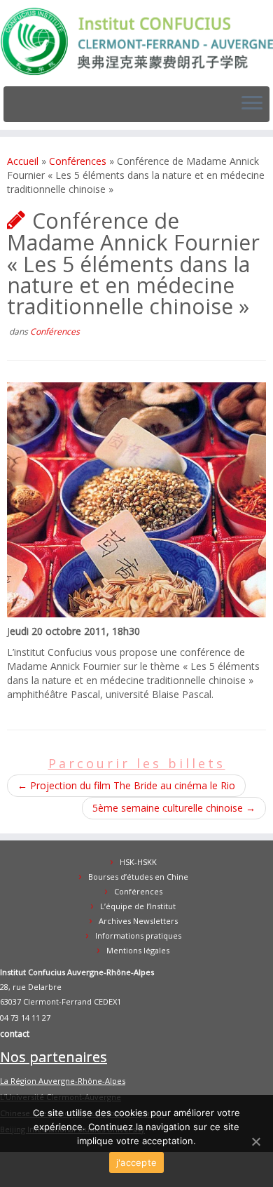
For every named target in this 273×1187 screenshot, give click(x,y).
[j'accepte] (255, 1141)
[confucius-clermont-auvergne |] (136, 41)
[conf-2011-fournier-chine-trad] (136, 498)
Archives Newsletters (138, 921)
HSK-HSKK (138, 862)
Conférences (77, 161)
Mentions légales (137, 950)
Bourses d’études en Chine (138, 876)
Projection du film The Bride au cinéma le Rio (126, 785)
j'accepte (136, 1162)
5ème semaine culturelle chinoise (173, 807)
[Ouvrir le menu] (251, 104)
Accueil (22, 161)
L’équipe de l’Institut (138, 906)
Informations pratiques (138, 935)
